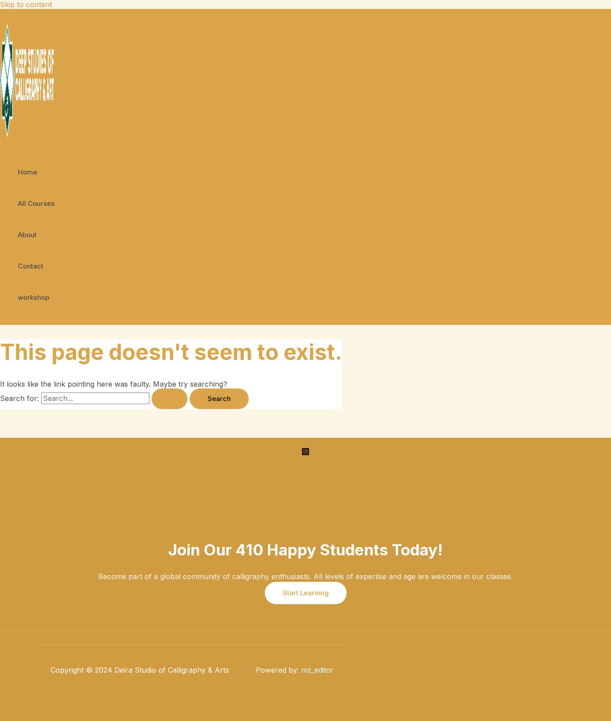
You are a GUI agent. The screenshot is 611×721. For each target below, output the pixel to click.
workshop (33, 297)
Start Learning (306, 593)
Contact (30, 266)
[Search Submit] (169, 398)
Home (27, 172)
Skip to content (26, 4)
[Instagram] (305, 452)
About (27, 234)
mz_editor (317, 670)
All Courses (36, 203)
